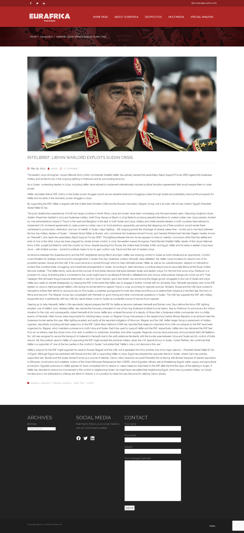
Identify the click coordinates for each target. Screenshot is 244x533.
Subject (128, 447)
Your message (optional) (137, 458)
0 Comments (71, 168)
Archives (32, 424)
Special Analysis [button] (202, 16)
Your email (130, 435)
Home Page (100, 16)
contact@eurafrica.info (205, 3)
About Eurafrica (126, 16)
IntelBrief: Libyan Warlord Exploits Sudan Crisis (80, 157)
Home (33, 36)
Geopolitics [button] (153, 16)
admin (54, 168)
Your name (130, 424)
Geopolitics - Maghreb (51, 383)
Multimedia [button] (176, 16)
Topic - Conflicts (87, 383)
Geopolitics (46, 36)
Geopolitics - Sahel (70, 383)
